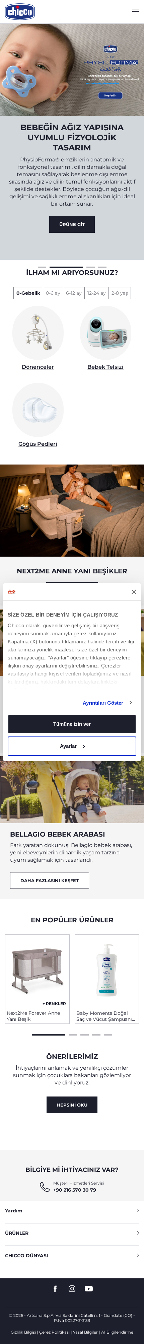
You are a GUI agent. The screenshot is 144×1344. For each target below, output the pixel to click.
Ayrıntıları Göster (103, 703)
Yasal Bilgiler (85, 1332)
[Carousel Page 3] (90, 266)
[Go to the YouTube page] (89, 1289)
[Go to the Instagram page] (72, 1289)
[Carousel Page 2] (73, 1034)
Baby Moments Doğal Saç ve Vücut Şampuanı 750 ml (104, 1016)
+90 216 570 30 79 (74, 1190)
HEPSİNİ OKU (72, 1105)
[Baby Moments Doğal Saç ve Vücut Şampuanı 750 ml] (107, 970)
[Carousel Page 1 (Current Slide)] (48, 1034)
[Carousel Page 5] (108, 1034)
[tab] (28, 293)
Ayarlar (68, 746)
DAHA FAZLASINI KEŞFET (49, 880)
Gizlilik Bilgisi (23, 1332)
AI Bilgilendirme (117, 1332)
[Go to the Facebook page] (55, 1289)
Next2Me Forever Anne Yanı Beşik (33, 1016)
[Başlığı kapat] (134, 591)
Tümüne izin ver (72, 724)
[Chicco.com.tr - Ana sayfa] (20, 11)
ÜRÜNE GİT (72, 224)
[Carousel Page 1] (42, 266)
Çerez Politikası (54, 1332)
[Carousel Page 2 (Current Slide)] (66, 266)
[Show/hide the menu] (135, 12)
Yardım (13, 1211)
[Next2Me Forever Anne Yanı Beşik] (37, 970)
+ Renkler (54, 1003)
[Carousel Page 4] (102, 266)
